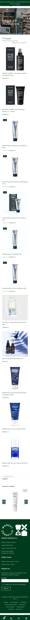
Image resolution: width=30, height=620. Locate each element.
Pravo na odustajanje (10, 606)
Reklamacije (11, 609)
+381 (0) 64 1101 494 (11, 548)
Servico (15, 598)
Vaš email (3, 578)
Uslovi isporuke (22, 604)
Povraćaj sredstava (20, 606)
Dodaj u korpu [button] (15, 71)
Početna (10, 33)
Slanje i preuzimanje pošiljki (11, 604)
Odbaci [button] (18, 4)
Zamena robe (19, 609)
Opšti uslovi (5, 602)
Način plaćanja (23, 602)
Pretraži (5, 478)
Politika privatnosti (14, 602)
